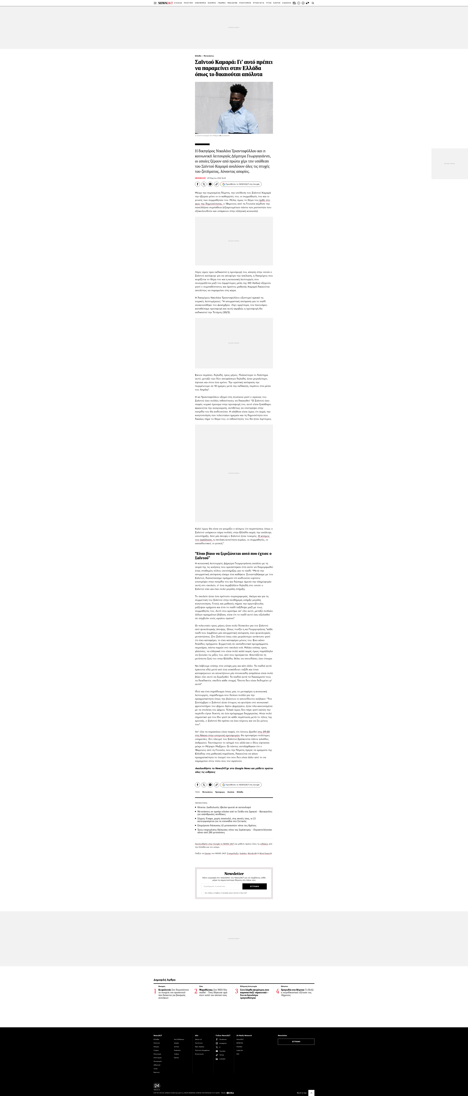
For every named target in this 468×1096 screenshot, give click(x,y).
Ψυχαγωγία (158, 1061)
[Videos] (298, 3)
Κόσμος (156, 1046)
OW (237, 1054)
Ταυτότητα (199, 1043)
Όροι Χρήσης (199, 1046)
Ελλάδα (198, 56)
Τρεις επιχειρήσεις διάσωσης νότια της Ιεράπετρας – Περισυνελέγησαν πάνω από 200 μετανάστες (234, 831)
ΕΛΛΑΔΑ (178, 3)
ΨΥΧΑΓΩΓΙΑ (258, 3)
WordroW (252, 853)
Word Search (265, 853)
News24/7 (240, 1039)
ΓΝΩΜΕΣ (222, 3)
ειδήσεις (210, 772)
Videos (176, 1054)
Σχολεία (231, 792)
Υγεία (155, 1068)
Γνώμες (156, 1050)
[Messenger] (210, 184)
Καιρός (277, 3)
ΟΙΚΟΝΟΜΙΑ (200, 3)
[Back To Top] (311, 1093)
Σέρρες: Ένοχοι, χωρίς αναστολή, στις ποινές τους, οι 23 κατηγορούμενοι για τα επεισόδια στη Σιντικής (226, 820)
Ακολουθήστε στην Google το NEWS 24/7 (214, 844)
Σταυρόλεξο (233, 853)
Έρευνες (157, 1072)
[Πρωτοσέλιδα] (294, 3)
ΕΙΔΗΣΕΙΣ (286, 3)
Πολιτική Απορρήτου (202, 1050)
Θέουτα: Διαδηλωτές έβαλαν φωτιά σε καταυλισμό (224, 807)
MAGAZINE (232, 3)
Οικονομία (157, 1054)
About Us (198, 1039)
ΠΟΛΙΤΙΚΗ (188, 3)
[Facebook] (197, 184)
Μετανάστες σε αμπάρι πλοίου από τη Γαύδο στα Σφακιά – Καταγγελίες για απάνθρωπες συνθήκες (234, 813)
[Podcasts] (303, 3)
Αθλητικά (157, 1065)
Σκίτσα (176, 1046)
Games (208, 853)
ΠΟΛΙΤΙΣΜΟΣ (245, 3)
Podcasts (177, 1050)
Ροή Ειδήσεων (179, 1039)
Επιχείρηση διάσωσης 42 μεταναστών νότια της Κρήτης (226, 825)
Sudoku (243, 853)
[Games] (307, 3)
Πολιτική (157, 1043)
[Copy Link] (216, 184)
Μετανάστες (209, 56)
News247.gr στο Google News (233, 768)
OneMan (239, 1046)
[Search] (312, 3)
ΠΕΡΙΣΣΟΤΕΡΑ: (201, 803)
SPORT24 (239, 1043)
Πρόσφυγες (220, 792)
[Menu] (155, 3)
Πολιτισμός (158, 1057)
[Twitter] (203, 184)
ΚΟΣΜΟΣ (212, 3)
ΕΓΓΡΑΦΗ (296, 1042)
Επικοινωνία (199, 1054)
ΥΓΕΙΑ (269, 3)
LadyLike (239, 1050)
